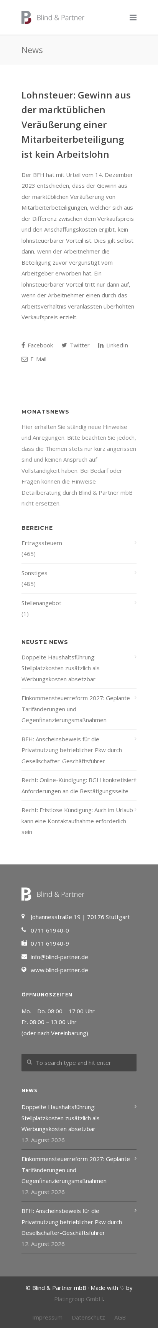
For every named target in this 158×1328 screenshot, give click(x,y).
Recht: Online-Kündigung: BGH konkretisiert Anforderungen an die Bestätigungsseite (78, 785)
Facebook (39, 345)
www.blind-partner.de (59, 970)
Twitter (79, 345)
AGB (120, 1317)
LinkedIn (116, 345)
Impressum (47, 1317)
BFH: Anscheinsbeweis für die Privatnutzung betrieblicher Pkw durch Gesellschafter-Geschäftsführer (71, 750)
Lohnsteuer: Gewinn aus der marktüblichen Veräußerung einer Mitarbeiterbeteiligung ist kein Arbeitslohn (76, 124)
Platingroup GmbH (78, 1299)
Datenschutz (88, 1317)
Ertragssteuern (41, 543)
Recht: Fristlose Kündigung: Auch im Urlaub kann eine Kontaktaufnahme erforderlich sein (77, 821)
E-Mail (37, 359)
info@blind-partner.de (59, 957)
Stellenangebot (41, 603)
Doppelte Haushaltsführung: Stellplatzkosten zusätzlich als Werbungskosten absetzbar (60, 668)
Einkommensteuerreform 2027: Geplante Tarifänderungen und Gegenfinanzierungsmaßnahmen (75, 709)
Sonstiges (34, 573)
